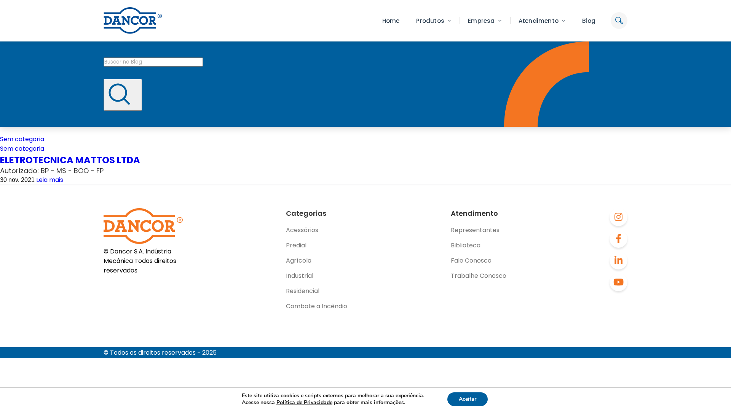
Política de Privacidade (304, 402)
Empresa (481, 21)
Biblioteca (465, 245)
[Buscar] (123, 95)
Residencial (302, 291)
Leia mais (49, 179)
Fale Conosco (471, 260)
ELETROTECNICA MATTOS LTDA (70, 160)
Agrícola (298, 260)
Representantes (475, 230)
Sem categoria (22, 139)
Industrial (299, 275)
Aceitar (467, 399)
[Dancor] (133, 20)
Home (391, 21)
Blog (588, 21)
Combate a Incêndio (316, 306)
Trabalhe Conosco (478, 275)
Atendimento (539, 21)
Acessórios (302, 230)
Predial (296, 245)
